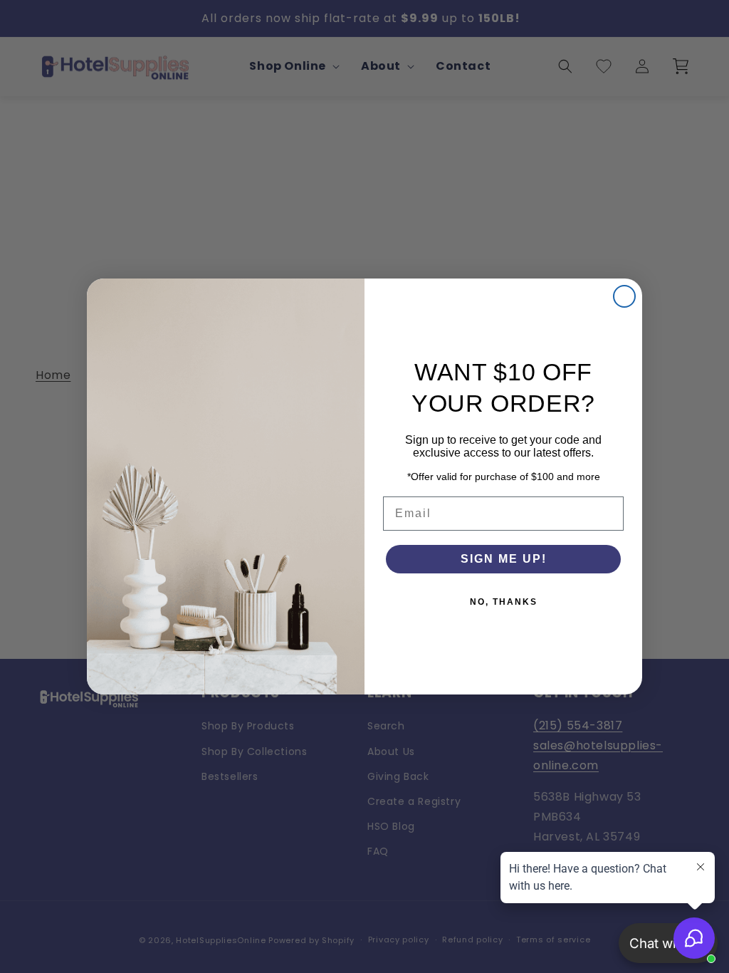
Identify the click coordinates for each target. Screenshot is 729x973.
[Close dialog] (624, 296)
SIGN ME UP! (504, 559)
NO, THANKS (503, 602)
